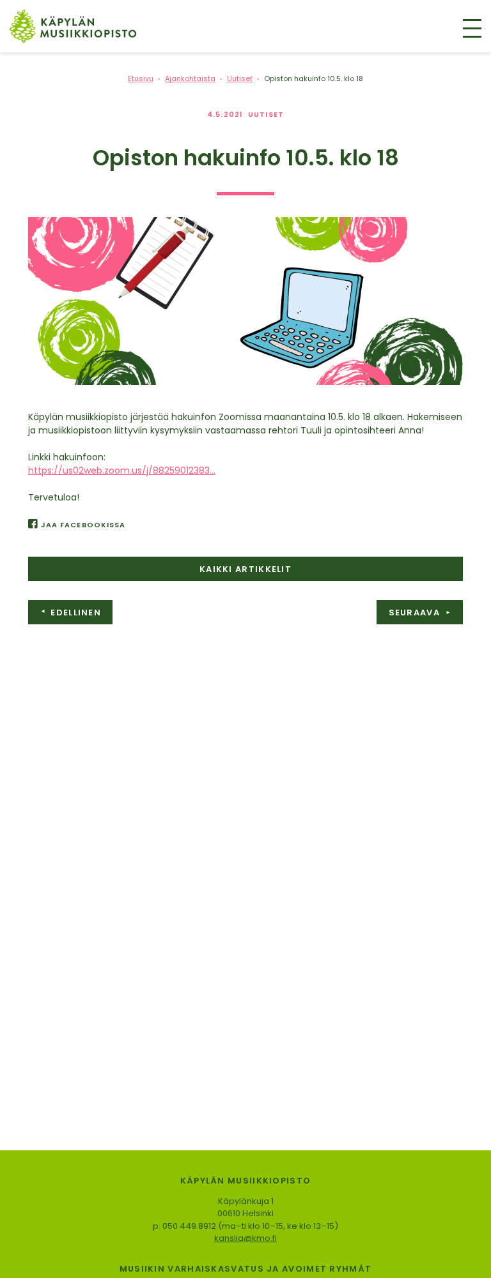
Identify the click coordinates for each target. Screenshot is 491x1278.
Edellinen (70, 612)
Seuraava (420, 612)
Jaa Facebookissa (83, 525)
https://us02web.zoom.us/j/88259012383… (121, 470)
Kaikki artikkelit (245, 569)
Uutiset (266, 114)
